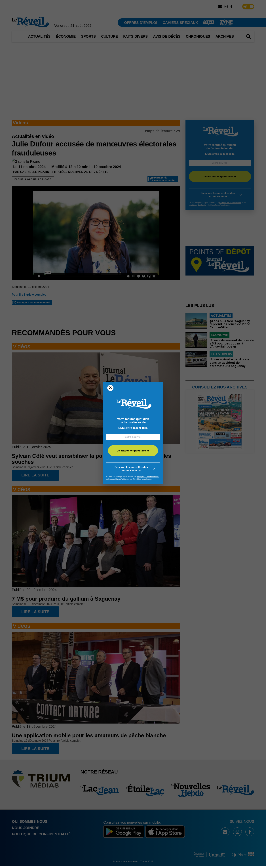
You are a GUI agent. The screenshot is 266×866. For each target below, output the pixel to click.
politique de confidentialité (148, 477)
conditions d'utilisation (120, 479)
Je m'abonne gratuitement (133, 450)
